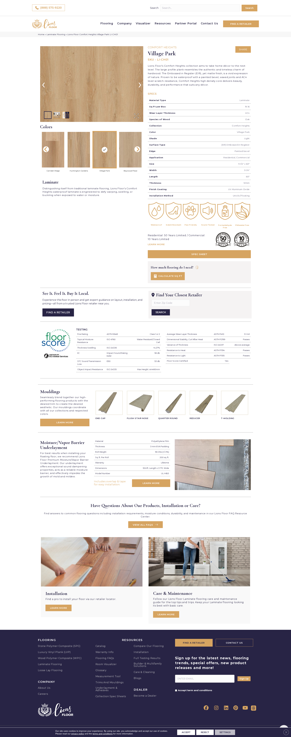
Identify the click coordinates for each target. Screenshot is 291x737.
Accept (186, 732)
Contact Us (209, 23)
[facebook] (205, 708)
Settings (225, 732)
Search (154, 8)
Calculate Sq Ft (170, 275)
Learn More (156, 244)
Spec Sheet (199, 254)
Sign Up (244, 678)
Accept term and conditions (195, 690)
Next (137, 149)
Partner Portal (186, 23)
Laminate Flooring (56, 34)
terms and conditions (103, 733)
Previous (46, 149)
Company (124, 23)
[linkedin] (225, 708)
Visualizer (143, 23)
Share (243, 49)
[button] (249, 8)
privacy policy (77, 733)
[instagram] (215, 708)
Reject (205, 732)
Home (41, 34)
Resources (163, 23)
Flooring (106, 23)
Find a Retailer (58, 312)
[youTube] (245, 708)
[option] (91, 84)
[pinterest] (235, 708)
